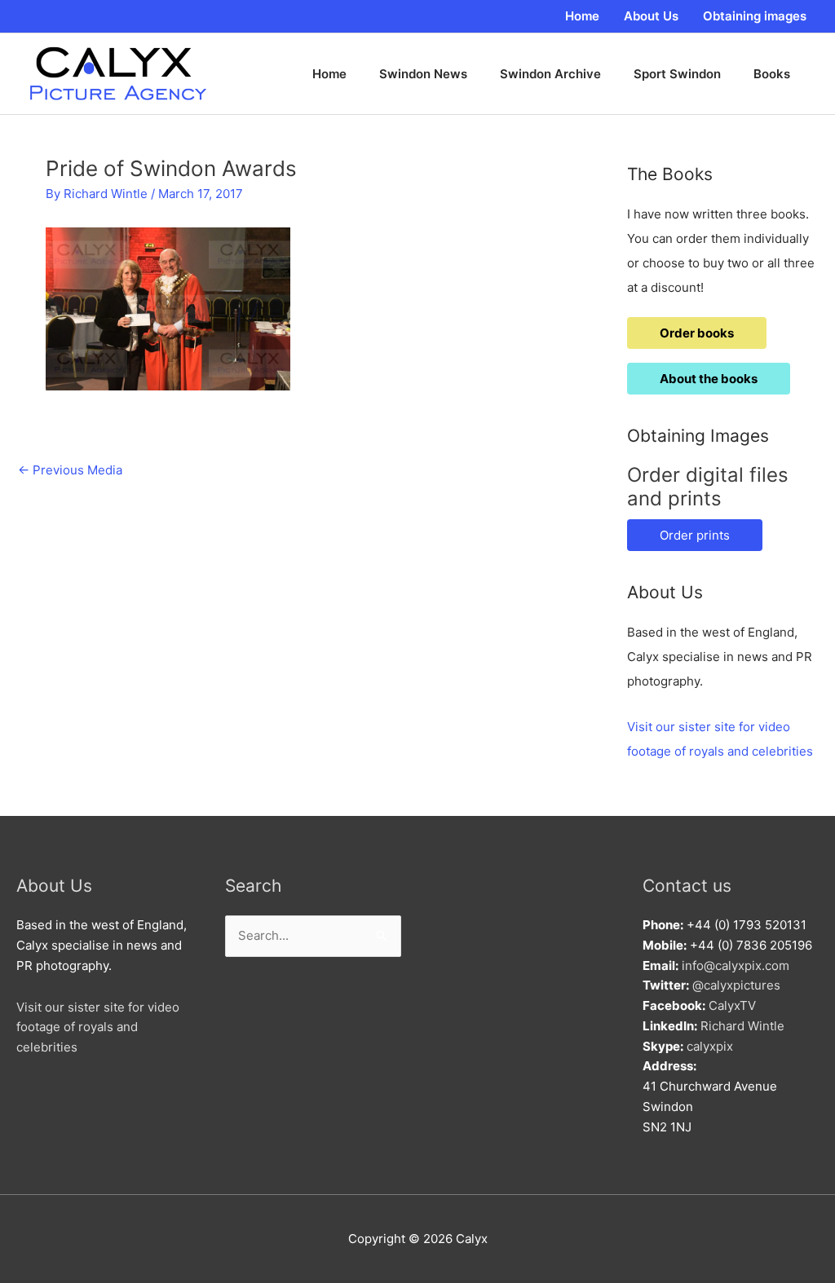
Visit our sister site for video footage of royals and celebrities (97, 1027)
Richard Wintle (742, 1026)
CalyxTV (732, 1005)
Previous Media (70, 470)
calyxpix (710, 1046)
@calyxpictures (736, 985)
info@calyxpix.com (735, 965)
